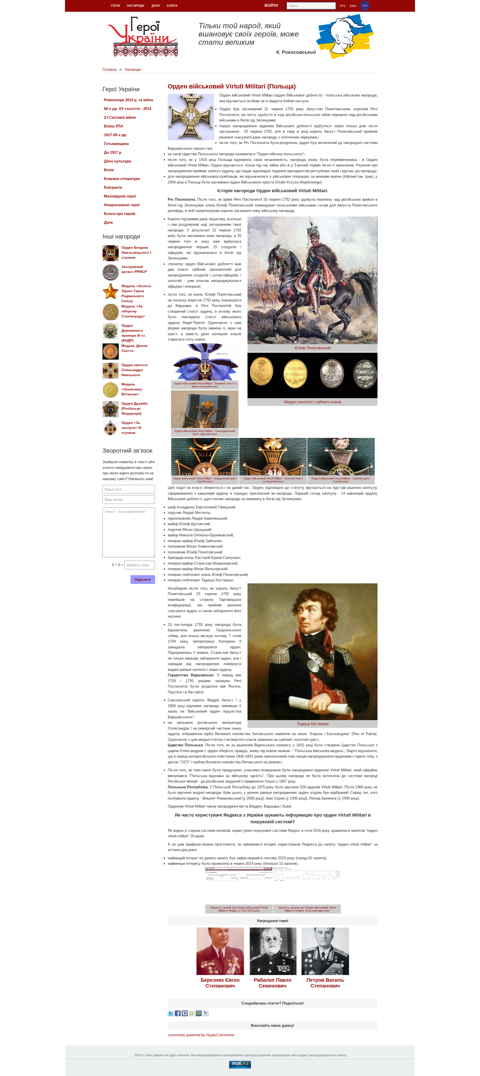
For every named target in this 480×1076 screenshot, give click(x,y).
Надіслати (143, 579)
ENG (353, 6)
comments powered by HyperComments (201, 1035)
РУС (343, 6)
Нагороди (133, 69)
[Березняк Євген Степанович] (220, 951)
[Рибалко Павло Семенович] (272, 951)
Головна (109, 69)
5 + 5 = (117, 565)
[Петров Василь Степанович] (325, 951)
